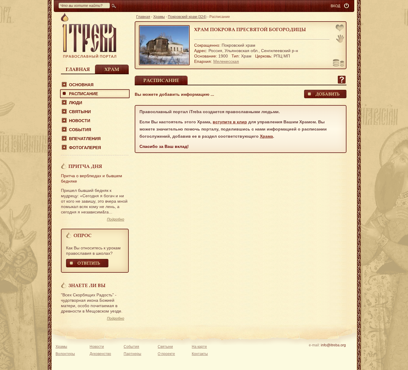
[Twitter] (333, 353)
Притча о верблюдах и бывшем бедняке (91, 178)
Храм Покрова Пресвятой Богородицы (250, 29)
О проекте (166, 354)
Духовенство (100, 354)
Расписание (83, 93)
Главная (78, 69)
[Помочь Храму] (338, 63)
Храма (266, 136)
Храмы (159, 17)
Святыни (80, 111)
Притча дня (85, 166)
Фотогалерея (85, 147)
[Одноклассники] (342, 353)
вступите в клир (230, 121)
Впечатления (85, 138)
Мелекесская (226, 61)
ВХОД (335, 6)
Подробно (115, 219)
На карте (199, 347)
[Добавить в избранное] (340, 28)
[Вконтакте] (314, 353)
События (80, 129)
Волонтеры (65, 354)
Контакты (200, 354)
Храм (112, 69)
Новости (79, 120)
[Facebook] (324, 353)
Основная (81, 84)
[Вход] (347, 6)
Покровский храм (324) (187, 17)
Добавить (327, 94)
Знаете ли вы (86, 285)
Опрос (82, 235)
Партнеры (132, 354)
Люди (75, 102)
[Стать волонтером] (340, 38)
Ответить (88, 263)
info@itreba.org (333, 345)
